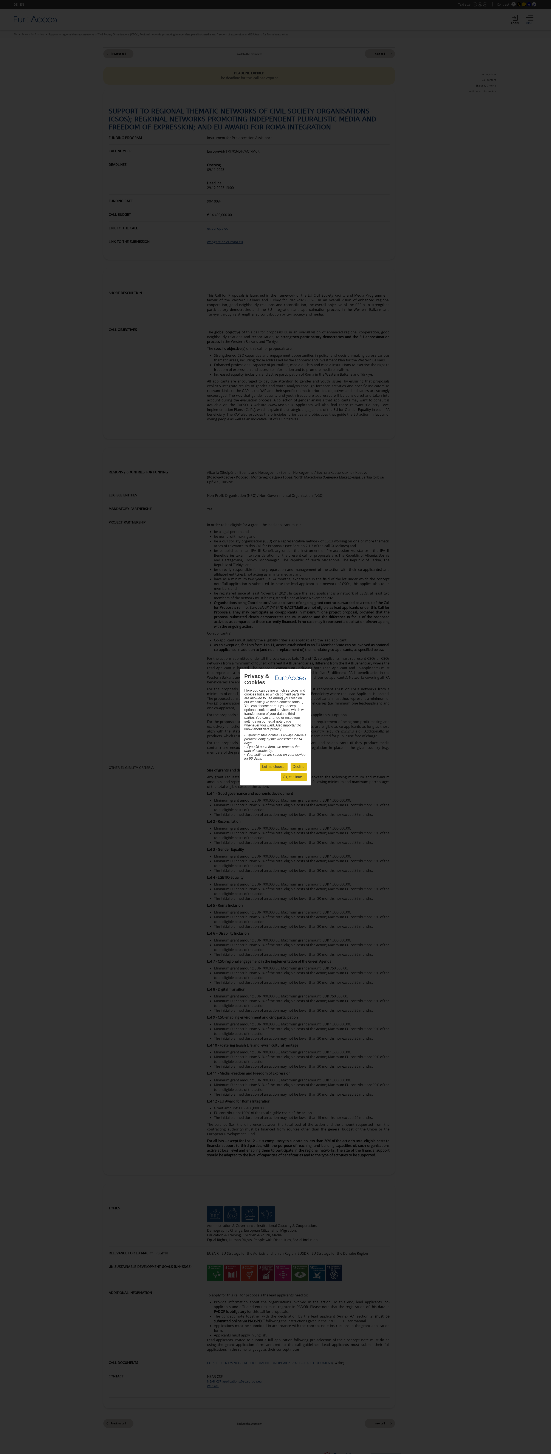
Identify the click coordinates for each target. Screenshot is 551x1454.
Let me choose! (273, 766)
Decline (299, 766)
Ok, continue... (294, 777)
